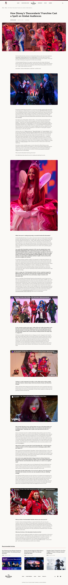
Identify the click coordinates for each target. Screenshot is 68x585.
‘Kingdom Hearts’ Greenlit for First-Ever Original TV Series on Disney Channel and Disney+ (56, 552)
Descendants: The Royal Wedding (35, 254)
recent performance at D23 (27, 290)
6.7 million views (33, 57)
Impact (35, 576)
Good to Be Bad (46, 131)
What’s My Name (24, 141)
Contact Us (44, 576)
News (6, 7)
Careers (39, 576)
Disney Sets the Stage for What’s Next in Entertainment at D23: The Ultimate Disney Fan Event (33, 552)
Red (36, 137)
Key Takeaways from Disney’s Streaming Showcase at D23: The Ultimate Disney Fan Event (11, 552)
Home (3, 7)
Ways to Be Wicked (36, 131)
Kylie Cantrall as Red (43, 109)
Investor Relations (29, 576)
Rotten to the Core (28, 131)
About (23, 576)
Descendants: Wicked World (21, 250)
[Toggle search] (63, 3)
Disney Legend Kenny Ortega (44, 123)
